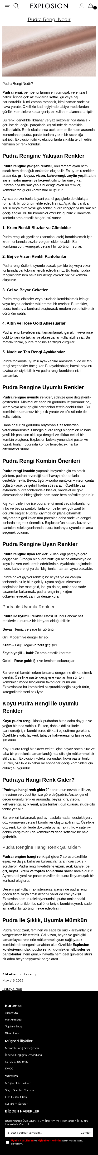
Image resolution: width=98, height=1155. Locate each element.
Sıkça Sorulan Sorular (19, 1090)
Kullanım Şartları (16, 1103)
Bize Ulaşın (12, 1033)
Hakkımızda (13, 1019)
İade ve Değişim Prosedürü (23, 1055)
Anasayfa (11, 1013)
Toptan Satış (13, 1026)
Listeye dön (12, 989)
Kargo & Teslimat (16, 1061)
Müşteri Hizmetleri (17, 1083)
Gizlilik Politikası (16, 1097)
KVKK (9, 1068)
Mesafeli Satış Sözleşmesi (22, 1048)
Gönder (85, 1132)
